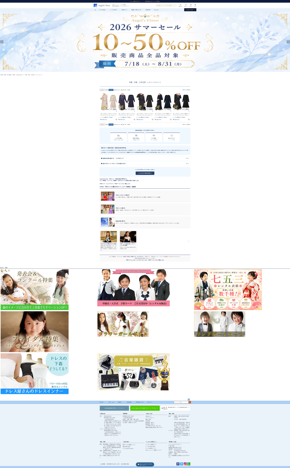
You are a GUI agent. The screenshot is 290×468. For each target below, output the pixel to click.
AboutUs (156, 9)
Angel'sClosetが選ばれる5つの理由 (108, 243)
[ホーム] (95, 9)
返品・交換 (102, 441)
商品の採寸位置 (126, 446)
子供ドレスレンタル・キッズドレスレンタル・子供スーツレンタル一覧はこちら (145, 260)
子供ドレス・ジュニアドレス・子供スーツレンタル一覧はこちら (115, 183)
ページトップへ (189, 399)
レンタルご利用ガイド (151, 441)
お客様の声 (148, 9)
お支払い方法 (149, 413)
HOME (1, 74)
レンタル (112, 402)
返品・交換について (108, 455)
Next (288, 41)
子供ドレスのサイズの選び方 (122, 195)
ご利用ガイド (124, 9)
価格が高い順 (123, 89)
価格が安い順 (116, 89)
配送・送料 (171, 413)
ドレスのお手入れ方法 (128, 448)
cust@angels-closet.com (110, 428)
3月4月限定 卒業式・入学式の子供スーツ (15, 74)
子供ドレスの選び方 (120, 208)
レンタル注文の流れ (150, 446)
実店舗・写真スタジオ (136, 9)
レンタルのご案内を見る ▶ (145, 173)
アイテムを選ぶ (103, 9)
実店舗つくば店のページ (178, 455)
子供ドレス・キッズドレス (137, 256)
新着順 (106, 89)
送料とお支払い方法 (150, 427)
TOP (102, 402)
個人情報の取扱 (125, 464)
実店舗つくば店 (172, 441)
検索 (189, 402)
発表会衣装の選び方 (120, 221)
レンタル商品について (151, 448)
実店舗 (129, 402)
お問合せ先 (102, 413)
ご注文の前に (126, 441)
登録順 (128, 89)
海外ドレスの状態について (129, 444)
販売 (120, 402)
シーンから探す (114, 9)
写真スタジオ (140, 402)
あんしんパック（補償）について (153, 450)
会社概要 (103, 464)
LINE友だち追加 (190, 9)
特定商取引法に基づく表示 (113, 464)
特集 (5, 74)
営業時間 (125, 413)
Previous (1, 41)
